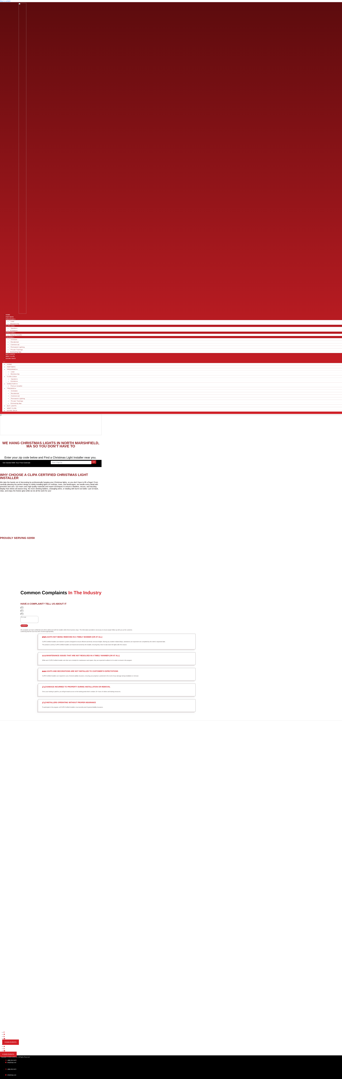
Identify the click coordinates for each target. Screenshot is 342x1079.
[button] (116, 637)
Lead (12, 321)
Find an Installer (16, 335)
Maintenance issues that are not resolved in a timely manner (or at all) (83, 656)
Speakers (14, 328)
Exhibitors (14, 330)
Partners (10, 317)
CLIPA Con (10, 326)
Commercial (15, 344)
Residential (15, 342)
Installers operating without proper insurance (71, 702)
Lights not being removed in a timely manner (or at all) (74, 637)
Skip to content (5, 1)
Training (9, 337)
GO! (94, 462)
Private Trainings (17, 349)
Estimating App (15, 352)
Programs (10, 319)
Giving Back (11, 358)
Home (8, 314)
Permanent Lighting (18, 347)
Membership (14, 323)
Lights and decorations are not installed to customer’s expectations (82, 671)
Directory (10, 332)
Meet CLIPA (10, 356)
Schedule (14, 339)
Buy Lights (10, 354)
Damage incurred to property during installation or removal (78, 687)
